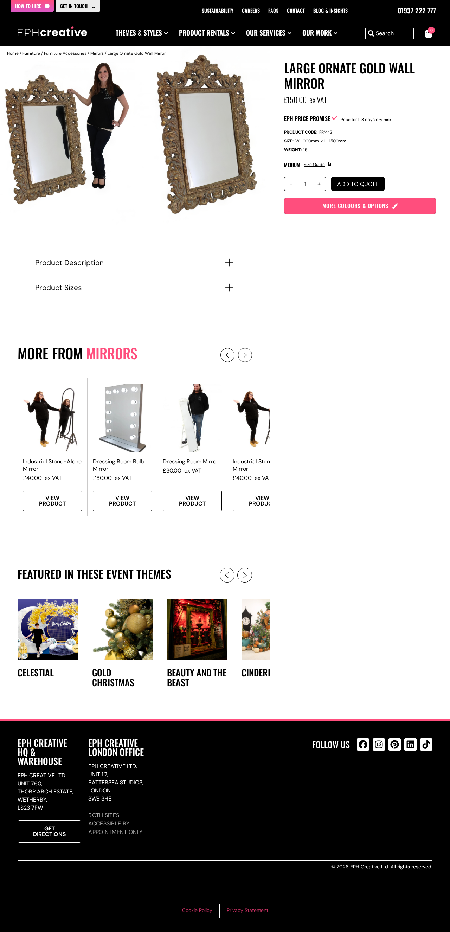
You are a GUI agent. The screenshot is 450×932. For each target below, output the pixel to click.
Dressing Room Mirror (190, 461)
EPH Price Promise (307, 118)
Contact (296, 10)
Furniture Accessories (65, 53)
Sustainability (217, 10)
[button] (227, 355)
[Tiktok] (426, 744)
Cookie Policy (197, 910)
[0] (426, 33)
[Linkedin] (410, 744)
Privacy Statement (247, 910)
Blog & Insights (330, 10)
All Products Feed (364, 775)
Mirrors (97, 53)
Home (13, 53)
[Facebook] (363, 744)
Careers (251, 10)
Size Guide (314, 164)
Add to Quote (358, 184)
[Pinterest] (394, 744)
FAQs (273, 10)
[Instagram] (379, 744)
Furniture (31, 53)
